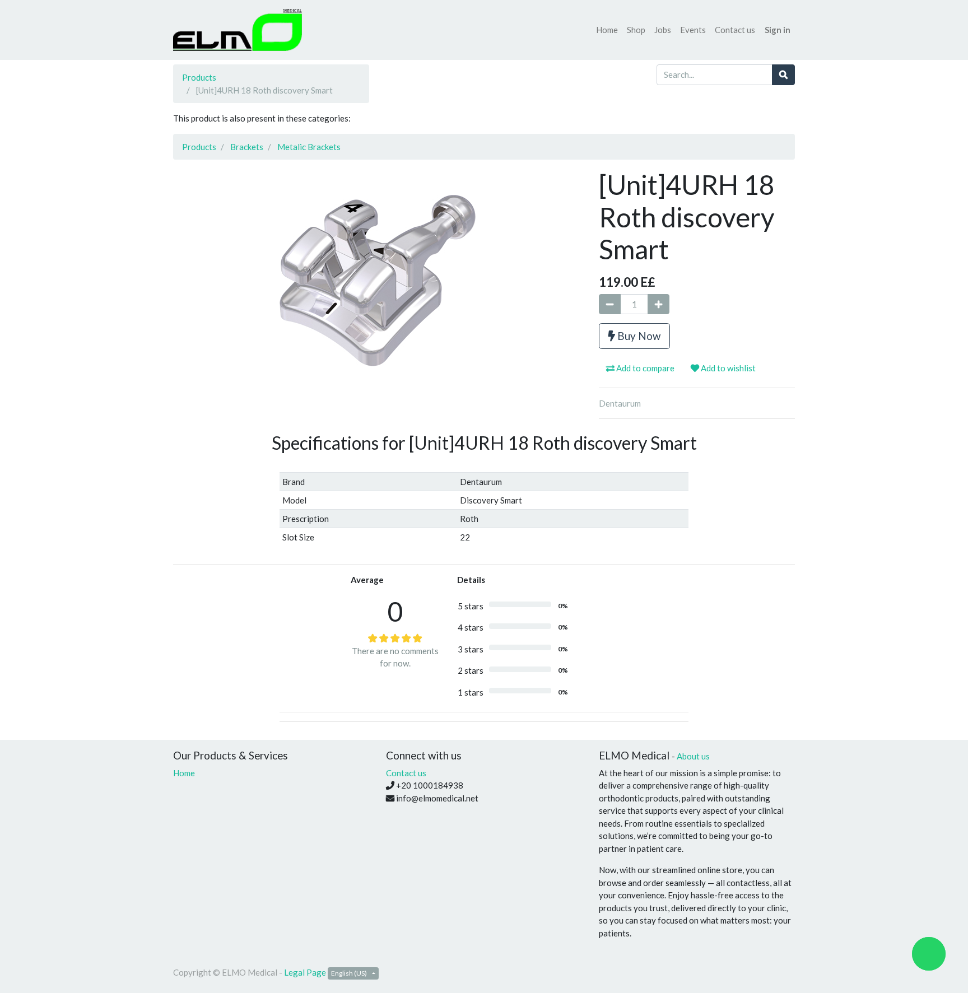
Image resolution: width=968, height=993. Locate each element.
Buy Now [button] (637, 335)
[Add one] (658, 304)
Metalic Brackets (309, 147)
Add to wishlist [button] (727, 368)
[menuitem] (607, 30)
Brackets (246, 147)
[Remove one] (610, 304)
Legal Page (305, 972)
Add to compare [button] (644, 368)
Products (199, 77)
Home (184, 773)
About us (693, 756)
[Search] (783, 74)
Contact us (406, 773)
